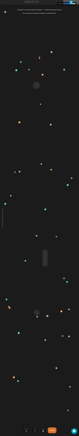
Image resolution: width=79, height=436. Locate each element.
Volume (60, 3)
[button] (71, 2)
